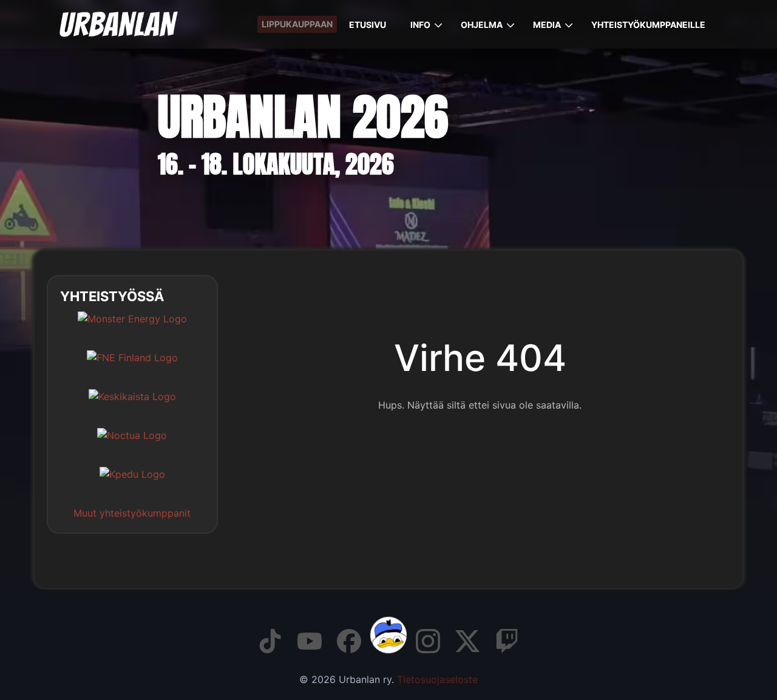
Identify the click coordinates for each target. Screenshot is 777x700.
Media (547, 24)
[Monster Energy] (132, 327)
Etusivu (367, 24)
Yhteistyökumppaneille (648, 24)
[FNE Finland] (132, 366)
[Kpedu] (132, 483)
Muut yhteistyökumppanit (132, 513)
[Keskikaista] (132, 405)
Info (420, 24)
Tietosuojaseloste (437, 679)
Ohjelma (482, 24)
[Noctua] (132, 444)
